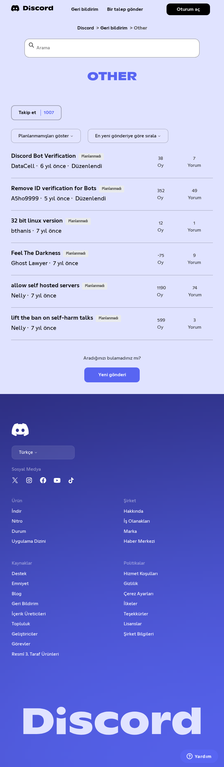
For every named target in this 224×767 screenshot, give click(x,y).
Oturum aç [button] (188, 9)
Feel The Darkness (35, 253)
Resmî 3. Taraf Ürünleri (35, 654)
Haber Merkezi (139, 541)
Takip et (27, 112)
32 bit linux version (37, 221)
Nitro (17, 521)
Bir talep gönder (125, 9)
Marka (130, 531)
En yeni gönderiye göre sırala (126, 136)
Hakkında (133, 511)
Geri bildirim (84, 9)
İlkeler (130, 603)
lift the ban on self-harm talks (52, 318)
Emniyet (20, 583)
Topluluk (21, 623)
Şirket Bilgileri (139, 634)
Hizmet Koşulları (141, 573)
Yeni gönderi (112, 374)
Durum (19, 531)
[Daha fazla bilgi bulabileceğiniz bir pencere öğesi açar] (199, 757)
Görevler (21, 644)
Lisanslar (133, 623)
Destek (19, 573)
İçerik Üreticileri (29, 614)
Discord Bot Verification (43, 156)
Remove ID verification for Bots (53, 188)
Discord (85, 28)
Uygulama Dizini (29, 541)
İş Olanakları (137, 521)
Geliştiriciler (25, 634)
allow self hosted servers (45, 285)
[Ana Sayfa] (32, 10)
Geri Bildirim (25, 603)
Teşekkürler (136, 614)
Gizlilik (131, 583)
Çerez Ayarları (138, 593)
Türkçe (26, 452)
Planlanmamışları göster (44, 136)
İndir (17, 511)
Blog (17, 593)
